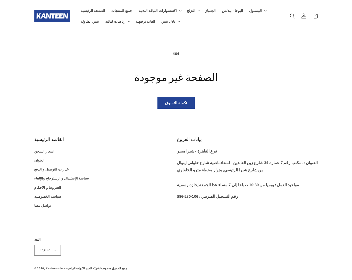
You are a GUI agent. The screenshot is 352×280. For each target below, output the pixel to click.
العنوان (39, 160)
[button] (160, 10)
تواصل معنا (42, 205)
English (45, 250)
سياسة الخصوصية (47, 196)
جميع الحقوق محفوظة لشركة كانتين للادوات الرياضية (96, 268)
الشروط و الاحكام (47, 187)
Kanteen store (56, 268)
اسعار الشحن (44, 151)
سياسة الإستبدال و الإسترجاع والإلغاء (61, 178)
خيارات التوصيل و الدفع (51, 169)
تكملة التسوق (176, 102)
